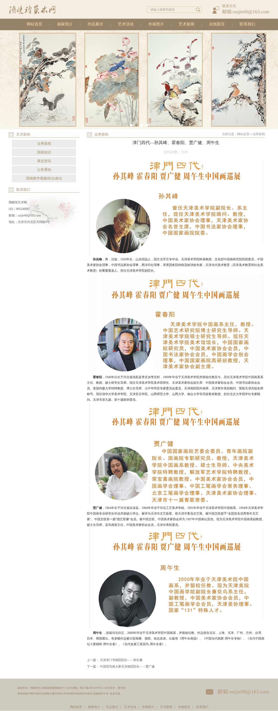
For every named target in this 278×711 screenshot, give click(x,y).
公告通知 (44, 169)
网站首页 (34, 24)
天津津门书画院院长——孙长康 (121, 660)
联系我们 (247, 24)
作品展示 (95, 24)
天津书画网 (66, 693)
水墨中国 (55, 693)
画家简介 (65, 24)
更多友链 (115, 693)
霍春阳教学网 (25, 693)
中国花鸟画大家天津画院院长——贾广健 (127, 666)
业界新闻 (44, 143)
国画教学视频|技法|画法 (44, 178)
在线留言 (217, 24)
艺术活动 (126, 24)
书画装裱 (79, 693)
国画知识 (44, 152)
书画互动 (90, 693)
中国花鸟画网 (41, 693)
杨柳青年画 (102, 693)
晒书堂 (122, 687)
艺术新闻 (186, 24)
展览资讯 (44, 161)
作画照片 (156, 24)
